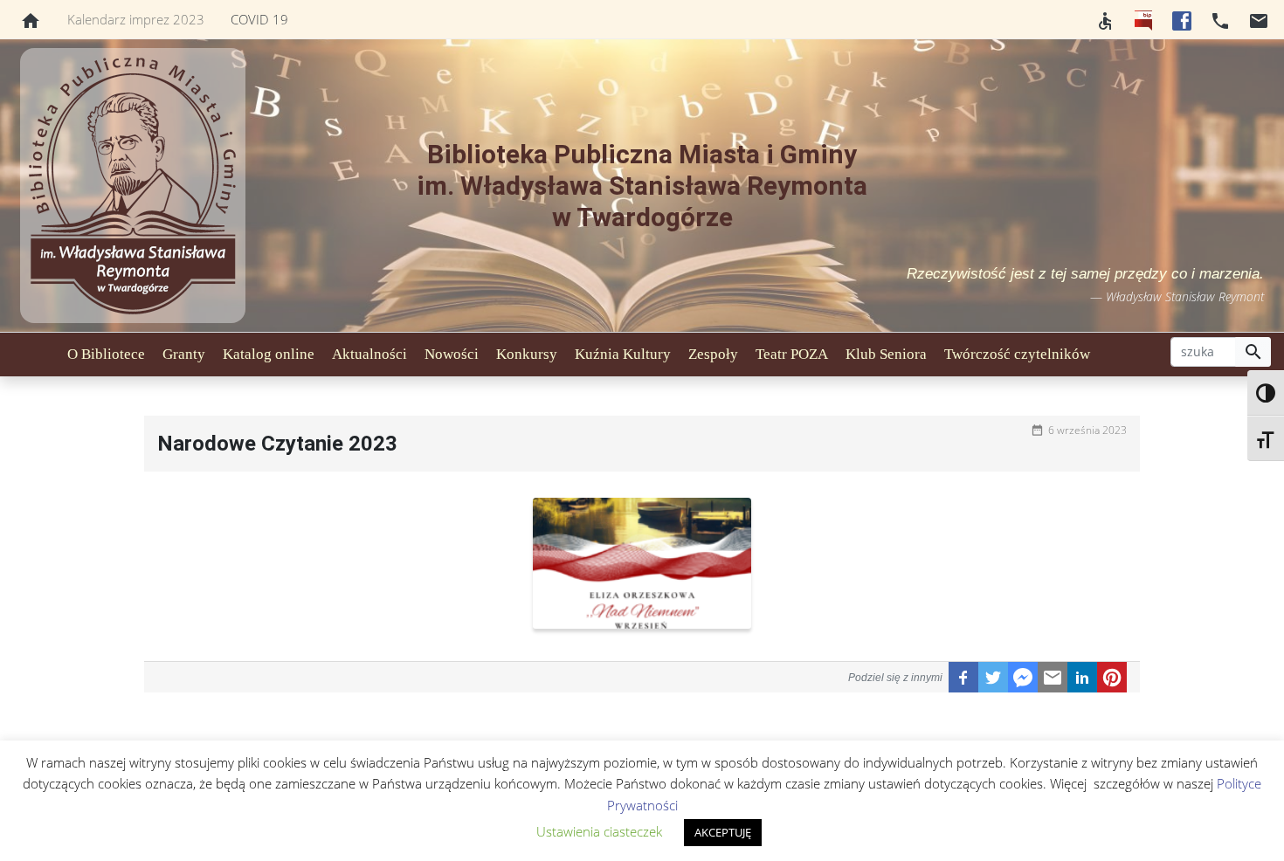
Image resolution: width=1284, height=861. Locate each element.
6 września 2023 (1087, 430)
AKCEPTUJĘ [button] (722, 832)
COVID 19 (259, 19)
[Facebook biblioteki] (1182, 19)
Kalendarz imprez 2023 (135, 19)
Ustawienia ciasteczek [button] (599, 831)
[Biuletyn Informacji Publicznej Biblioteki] (1143, 19)
